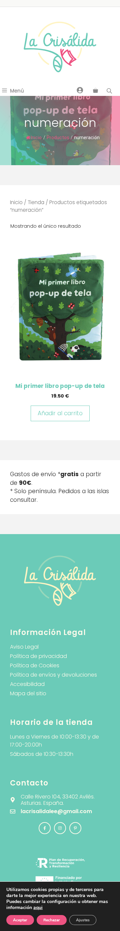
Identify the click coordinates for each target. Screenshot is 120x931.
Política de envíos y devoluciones (53, 675)
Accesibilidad (27, 684)
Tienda (36, 202)
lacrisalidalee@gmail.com (56, 811)
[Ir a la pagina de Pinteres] (75, 828)
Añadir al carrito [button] (60, 413)
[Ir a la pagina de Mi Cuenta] (80, 90)
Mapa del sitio (28, 693)
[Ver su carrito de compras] (95, 91)
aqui (38, 907)
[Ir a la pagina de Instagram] (45, 828)
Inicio (36, 137)
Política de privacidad (38, 656)
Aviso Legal (24, 647)
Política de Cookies (34, 665)
